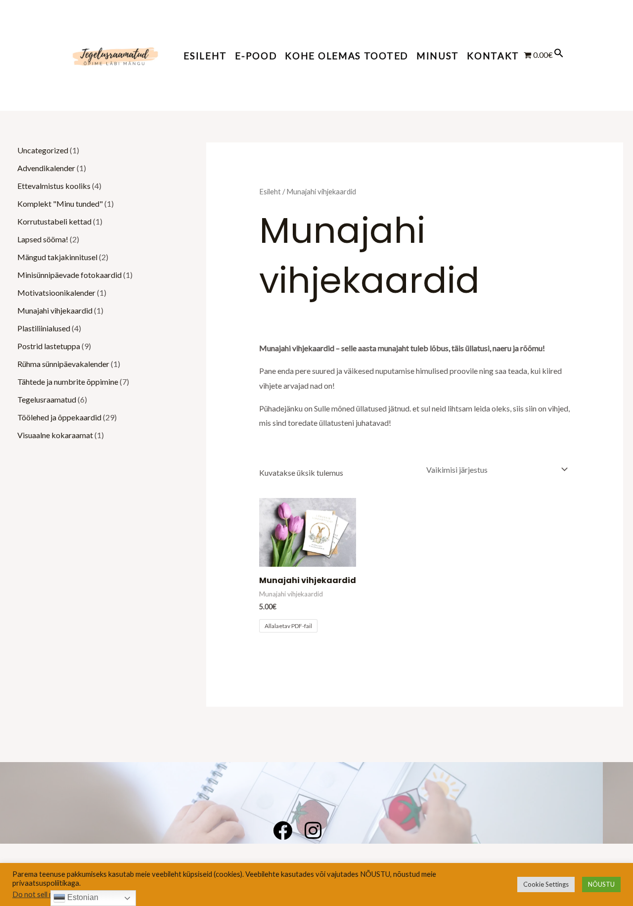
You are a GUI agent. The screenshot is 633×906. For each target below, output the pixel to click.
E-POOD (256, 55)
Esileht (205, 55)
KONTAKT (493, 55)
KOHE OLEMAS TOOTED (346, 55)
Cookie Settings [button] (546, 884)
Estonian (81, 897)
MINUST (437, 55)
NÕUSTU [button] (601, 884)
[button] (559, 54)
